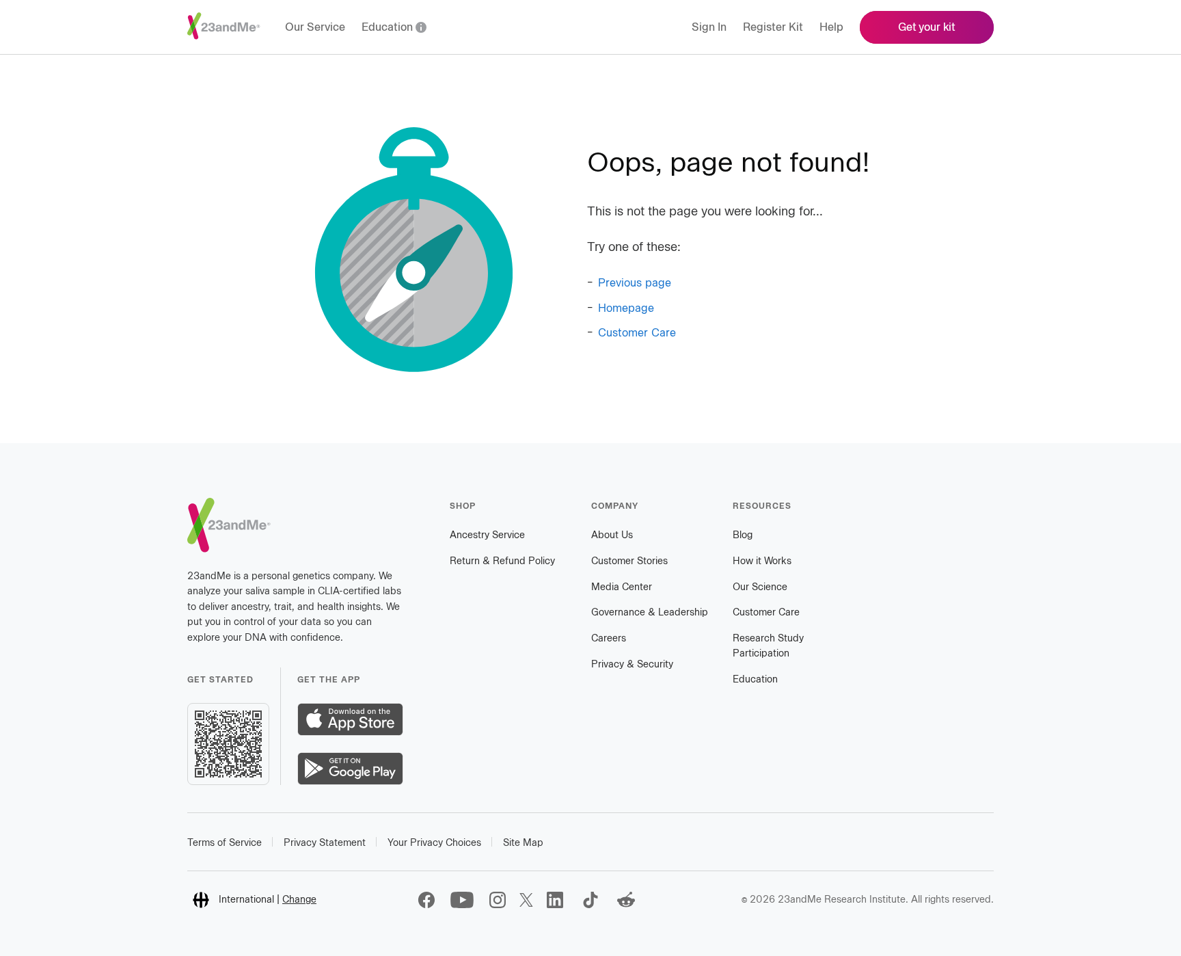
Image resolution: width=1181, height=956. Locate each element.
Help (831, 27)
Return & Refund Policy (502, 561)
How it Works (762, 561)
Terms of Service (224, 843)
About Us (612, 535)
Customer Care (637, 332)
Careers (608, 638)
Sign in (709, 27)
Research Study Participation (768, 646)
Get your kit (926, 27)
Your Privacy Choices (434, 843)
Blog (742, 535)
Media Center (621, 587)
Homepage (626, 308)
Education (755, 679)
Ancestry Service (487, 535)
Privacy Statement (325, 843)
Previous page (634, 282)
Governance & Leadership (649, 612)
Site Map (523, 843)
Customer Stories (629, 561)
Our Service (315, 27)
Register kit (773, 27)
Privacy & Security (632, 664)
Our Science (760, 587)
